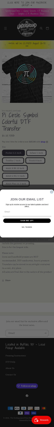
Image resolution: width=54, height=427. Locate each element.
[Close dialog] (51, 192)
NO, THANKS (27, 227)
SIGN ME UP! (27, 220)
